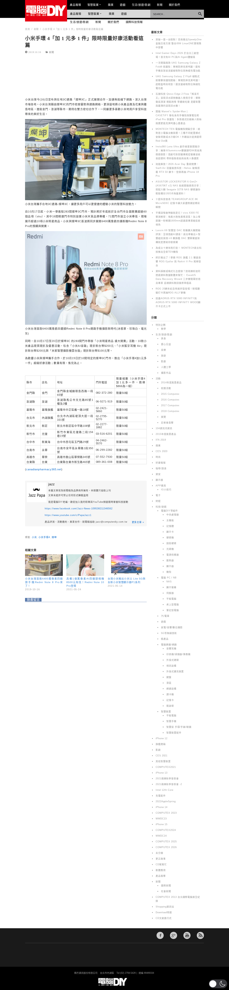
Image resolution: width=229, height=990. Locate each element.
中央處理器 (172, 514)
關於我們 (174, 4)
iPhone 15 (161, 824)
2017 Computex (170, 405)
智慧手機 (171, 721)
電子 (158, 495)
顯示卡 (170, 531)
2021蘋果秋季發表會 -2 (169, 784)
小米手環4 (44, 537)
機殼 (168, 572)
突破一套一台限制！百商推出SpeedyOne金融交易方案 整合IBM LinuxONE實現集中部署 (179, 43)
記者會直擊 (167, 422)
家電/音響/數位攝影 (172, 627)
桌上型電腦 (172, 604)
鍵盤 (168, 677)
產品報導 (75, 4)
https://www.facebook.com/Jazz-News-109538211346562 (79, 508)
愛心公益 (166, 344)
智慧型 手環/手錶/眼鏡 (178, 727)
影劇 (163, 361)
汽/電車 (165, 616)
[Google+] (173, 935)
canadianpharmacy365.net (43, 469)
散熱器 (170, 560)
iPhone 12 (161, 738)
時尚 (158, 457)
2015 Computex (170, 394)
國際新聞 (166, 885)
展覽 (163, 417)
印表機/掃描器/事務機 (178, 654)
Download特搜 (164, 912)
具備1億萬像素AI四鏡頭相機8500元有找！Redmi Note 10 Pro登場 (85, 582)
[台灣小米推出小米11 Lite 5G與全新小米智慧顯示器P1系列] (126, 565)
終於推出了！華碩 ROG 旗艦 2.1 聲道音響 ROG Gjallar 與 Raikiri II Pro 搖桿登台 (178, 261)
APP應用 (161, 485)
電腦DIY (46, 10)
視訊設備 (171, 665)
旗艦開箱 (161, 744)
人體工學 (166, 367)
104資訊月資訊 (164, 428)
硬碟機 (170, 537)
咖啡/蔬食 (161, 468)
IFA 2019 (161, 439)
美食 (163, 338)
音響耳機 (171, 648)
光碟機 (170, 549)
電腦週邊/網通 (169, 644)
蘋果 (111, 4)
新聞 (160, 4)
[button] (218, 983)
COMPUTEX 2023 (166, 813)
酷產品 (165, 639)
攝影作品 (166, 372)
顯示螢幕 (171, 587)
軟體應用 (161, 870)
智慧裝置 (93, 4)
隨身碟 (170, 705)
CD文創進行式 (164, 918)
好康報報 (161, 462)
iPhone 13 (161, 772)
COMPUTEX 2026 (166, 847)
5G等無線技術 (169, 633)
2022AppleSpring (166, 801)
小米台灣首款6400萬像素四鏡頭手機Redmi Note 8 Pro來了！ (44, 582)
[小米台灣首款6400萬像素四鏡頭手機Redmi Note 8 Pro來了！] (44, 565)
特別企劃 (161, 324)
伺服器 (170, 593)
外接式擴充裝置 (175, 671)
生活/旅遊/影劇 (141, 4)
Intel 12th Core (164, 790)
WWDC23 (161, 818)
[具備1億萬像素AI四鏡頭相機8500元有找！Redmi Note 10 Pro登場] (85, 565)
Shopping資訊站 (165, 906)
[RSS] (200, 935)
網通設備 (171, 688)
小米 (34, 537)
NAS (169, 581)
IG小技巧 (166, 489)
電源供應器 (172, 554)
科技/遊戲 (161, 506)
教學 (163, 328)
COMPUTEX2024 (166, 830)
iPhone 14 (161, 807)
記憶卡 (170, 700)
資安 (158, 474)
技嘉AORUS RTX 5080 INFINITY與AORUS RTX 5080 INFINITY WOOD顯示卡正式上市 (178, 302)
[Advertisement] (86, 76)
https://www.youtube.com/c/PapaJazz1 (68, 515)
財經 (158, 501)
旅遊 (163, 355)
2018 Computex (170, 411)
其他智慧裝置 (163, 761)
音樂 (163, 350)
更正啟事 (161, 858)
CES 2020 (161, 451)
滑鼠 (168, 683)
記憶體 (170, 526)
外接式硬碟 (172, 660)
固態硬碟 (171, 543)
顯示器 (159, 480)
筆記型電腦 (172, 610)
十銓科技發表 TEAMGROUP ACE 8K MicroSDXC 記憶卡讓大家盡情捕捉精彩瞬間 (178, 203)
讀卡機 (170, 694)
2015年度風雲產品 (166, 434)
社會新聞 (166, 891)
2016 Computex (170, 399)
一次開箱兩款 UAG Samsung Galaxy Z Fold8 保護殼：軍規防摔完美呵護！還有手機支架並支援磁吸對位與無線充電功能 (178, 66)
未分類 (159, 853)
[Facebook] (160, 935)
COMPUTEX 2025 (166, 841)
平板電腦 (171, 598)
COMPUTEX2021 (166, 767)
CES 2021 (161, 755)
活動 (158, 378)
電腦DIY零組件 (169, 510)
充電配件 (161, 795)
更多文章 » (138, 522)
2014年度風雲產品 (171, 382)
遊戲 (123, 4)
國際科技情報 (134, 21)
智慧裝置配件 (173, 732)
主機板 (170, 520)
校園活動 (166, 388)
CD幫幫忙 (161, 864)
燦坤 (54, 537)
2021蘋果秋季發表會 (167, 778)
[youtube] (187, 935)
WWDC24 (161, 835)
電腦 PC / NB (169, 577)
